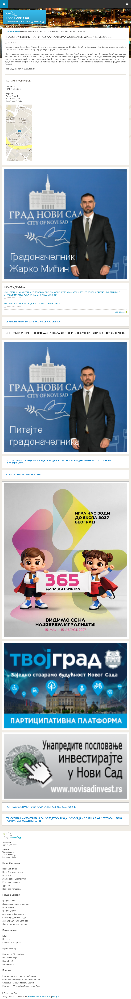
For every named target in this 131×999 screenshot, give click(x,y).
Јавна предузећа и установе (15, 921)
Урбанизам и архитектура (14, 879)
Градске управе (9, 911)
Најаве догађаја (14, 287)
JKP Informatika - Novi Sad (38, 996)
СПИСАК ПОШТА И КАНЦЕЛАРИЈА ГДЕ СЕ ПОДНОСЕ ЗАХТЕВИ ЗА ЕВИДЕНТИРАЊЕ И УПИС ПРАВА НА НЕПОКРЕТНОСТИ (58, 461)
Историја (6, 875)
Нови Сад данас (11, 863)
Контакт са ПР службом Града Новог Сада (21, 986)
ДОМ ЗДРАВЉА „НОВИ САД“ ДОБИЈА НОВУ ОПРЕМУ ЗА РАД (32, 304)
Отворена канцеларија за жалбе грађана (21, 979)
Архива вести (8, 964)
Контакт (6, 970)
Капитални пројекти (11, 943)
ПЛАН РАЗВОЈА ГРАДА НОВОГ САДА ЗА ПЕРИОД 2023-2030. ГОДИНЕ (41, 807)
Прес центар (9, 948)
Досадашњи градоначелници (15, 904)
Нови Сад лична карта (12, 872)
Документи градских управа (14, 924)
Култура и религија (11, 882)
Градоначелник (9, 901)
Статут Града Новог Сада (14, 917)
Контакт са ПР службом (13, 954)
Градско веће (8, 907)
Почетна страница (12, 31)
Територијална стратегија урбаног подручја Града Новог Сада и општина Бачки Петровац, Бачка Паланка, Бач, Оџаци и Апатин (64, 819)
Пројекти (6, 939)
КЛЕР (4, 936)
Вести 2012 (7, 961)
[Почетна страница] (24, 24)
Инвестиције (9, 930)
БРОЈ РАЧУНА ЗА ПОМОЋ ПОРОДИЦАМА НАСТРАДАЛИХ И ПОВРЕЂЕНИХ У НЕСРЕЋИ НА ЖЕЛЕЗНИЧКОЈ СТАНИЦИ (65, 333)
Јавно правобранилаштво (14, 914)
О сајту (55, 996)
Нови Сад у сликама (11, 889)
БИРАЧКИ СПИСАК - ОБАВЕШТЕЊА (24, 474)
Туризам (6, 886)
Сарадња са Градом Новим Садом (18, 983)
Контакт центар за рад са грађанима (19, 976)
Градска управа (11, 894)
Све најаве (120, 312)
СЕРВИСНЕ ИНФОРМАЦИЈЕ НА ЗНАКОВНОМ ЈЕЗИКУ (33, 322)
